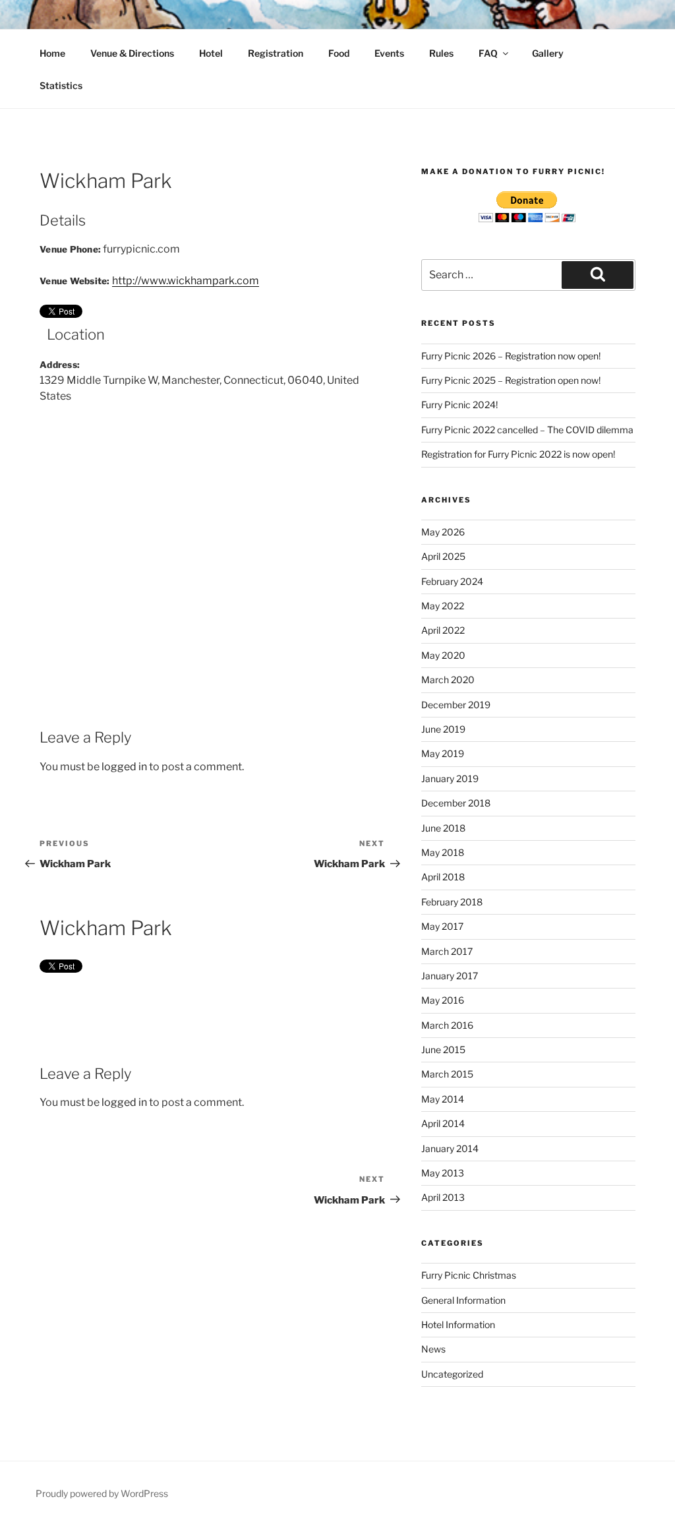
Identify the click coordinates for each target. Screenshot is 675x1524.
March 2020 (448, 679)
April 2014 (443, 1123)
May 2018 (442, 852)
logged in (124, 766)
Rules (441, 53)
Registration (275, 53)
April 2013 (443, 1197)
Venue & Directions (132, 53)
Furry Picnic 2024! (459, 404)
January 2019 (450, 778)
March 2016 (447, 1025)
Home (52, 53)
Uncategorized (452, 1374)
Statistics (61, 85)
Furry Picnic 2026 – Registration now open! (511, 355)
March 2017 (447, 951)
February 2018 (452, 901)
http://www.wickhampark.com (185, 280)
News (433, 1349)
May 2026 (443, 531)
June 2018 (443, 828)
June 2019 (443, 729)
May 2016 (442, 1000)
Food (338, 53)
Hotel (211, 53)
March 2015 (447, 1074)
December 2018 (455, 802)
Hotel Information (458, 1324)
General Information (463, 1300)
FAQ (488, 53)
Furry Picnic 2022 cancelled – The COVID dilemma (527, 429)
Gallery (548, 53)
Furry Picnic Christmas (468, 1275)
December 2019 (455, 704)
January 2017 (449, 975)
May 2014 (442, 1099)
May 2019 (442, 753)
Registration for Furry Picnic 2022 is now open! (518, 454)
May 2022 (442, 605)
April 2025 (443, 556)
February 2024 (452, 581)
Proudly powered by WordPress (102, 1493)
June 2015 (443, 1049)
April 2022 (443, 630)
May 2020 (443, 655)
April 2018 (443, 876)
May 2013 (442, 1172)
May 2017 (442, 926)
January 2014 (450, 1148)
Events (389, 53)
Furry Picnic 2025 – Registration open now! (511, 380)
